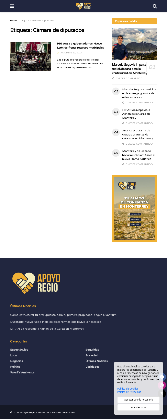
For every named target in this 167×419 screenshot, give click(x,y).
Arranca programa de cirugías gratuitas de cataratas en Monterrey (137, 134)
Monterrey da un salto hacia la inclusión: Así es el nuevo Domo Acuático (138, 155)
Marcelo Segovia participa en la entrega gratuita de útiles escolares (139, 93)
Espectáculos (19, 349)
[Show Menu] (12, 6)
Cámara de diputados (41, 20)
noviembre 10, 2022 (70, 52)
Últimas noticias (97, 361)
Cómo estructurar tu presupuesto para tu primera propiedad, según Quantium (63, 315)
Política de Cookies (127, 388)
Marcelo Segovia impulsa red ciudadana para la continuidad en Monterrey (129, 69)
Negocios (16, 361)
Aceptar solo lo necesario (138, 399)
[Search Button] (155, 6)
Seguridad (92, 349)
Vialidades (92, 366)
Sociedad (92, 355)
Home (13, 20)
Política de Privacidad (129, 392)
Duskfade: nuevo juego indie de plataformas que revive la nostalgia (55, 322)
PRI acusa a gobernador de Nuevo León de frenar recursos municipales (80, 45)
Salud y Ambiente (22, 372)
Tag (23, 20)
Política (15, 366)
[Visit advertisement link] (134, 208)
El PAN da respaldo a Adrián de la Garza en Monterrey (136, 114)
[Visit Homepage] (83, 6)
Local (13, 355)
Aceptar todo (138, 407)
